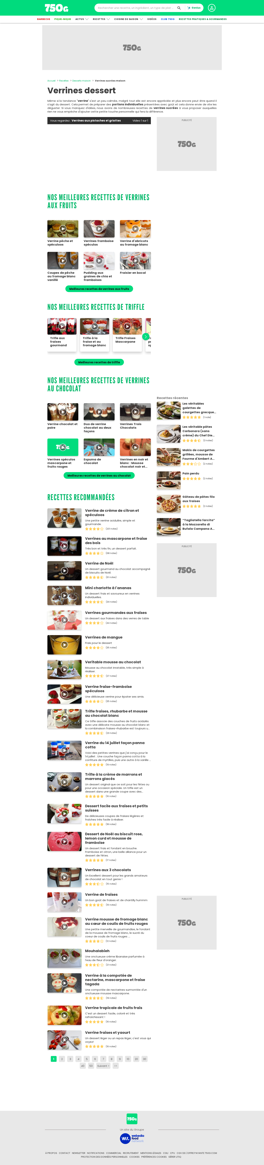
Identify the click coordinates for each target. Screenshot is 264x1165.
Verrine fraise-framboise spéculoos (108, 688)
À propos (51, 1153)
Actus (79, 19)
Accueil (51, 80)
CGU (165, 1153)
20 (136, 1059)
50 (91, 1066)
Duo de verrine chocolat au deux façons (97, 427)
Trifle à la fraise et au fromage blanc (94, 341)
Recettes (99, 19)
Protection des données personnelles (104, 1156)
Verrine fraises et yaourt (107, 1032)
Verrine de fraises (101, 894)
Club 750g (168, 19)
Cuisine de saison (126, 19)
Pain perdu (190, 473)
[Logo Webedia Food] (132, 1138)
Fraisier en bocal (133, 273)
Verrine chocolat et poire (62, 426)
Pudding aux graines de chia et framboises (98, 276)
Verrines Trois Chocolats (131, 426)
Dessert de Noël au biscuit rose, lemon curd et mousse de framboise (114, 838)
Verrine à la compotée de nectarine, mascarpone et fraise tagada (115, 979)
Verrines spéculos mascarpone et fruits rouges (61, 463)
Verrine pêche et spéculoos (60, 242)
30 (144, 1059)
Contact (64, 1153)
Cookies (134, 1156)
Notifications (95, 1153)
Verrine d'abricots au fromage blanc (134, 242)
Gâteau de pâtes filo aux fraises (198, 499)
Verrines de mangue (103, 637)
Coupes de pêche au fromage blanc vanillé (61, 276)
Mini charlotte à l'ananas (108, 588)
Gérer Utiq (174, 1156)
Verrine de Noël (99, 563)
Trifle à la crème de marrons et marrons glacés (113, 776)
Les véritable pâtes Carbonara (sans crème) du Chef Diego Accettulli (199, 431)
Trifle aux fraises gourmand (58, 341)
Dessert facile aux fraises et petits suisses (116, 808)
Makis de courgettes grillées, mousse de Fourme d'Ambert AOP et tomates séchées (199, 454)
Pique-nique (62, 19)
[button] (143, 336)
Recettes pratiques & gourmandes (203, 19)
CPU (172, 1153)
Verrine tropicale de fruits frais (113, 1008)
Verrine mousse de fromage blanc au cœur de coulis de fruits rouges (116, 921)
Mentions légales (150, 1153)
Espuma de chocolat (92, 461)
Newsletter (78, 1153)
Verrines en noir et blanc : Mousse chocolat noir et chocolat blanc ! (134, 463)
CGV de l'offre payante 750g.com (197, 1153)
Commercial (113, 1153)
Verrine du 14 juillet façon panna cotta (115, 745)
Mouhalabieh (97, 951)
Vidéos (152, 19)
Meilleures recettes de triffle (99, 362)
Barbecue (43, 19)
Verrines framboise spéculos (99, 242)
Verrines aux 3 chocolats (108, 870)
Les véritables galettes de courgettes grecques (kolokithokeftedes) (199, 408)
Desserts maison (81, 80)
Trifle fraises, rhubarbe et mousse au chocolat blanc (116, 713)
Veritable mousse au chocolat (113, 662)
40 (82, 1066)
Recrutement (131, 1153)
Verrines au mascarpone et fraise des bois (116, 540)
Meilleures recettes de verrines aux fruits (99, 289)
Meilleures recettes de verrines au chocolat (99, 475)
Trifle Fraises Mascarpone (125, 340)
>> (115, 1066)
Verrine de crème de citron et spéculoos (112, 512)
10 (128, 1059)
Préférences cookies (154, 1156)
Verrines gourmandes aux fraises (116, 613)
